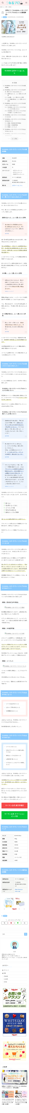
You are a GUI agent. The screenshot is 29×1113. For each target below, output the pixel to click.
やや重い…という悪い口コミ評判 (16, 97)
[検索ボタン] (2, 2)
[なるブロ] (14, 2)
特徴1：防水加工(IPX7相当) (14, 123)
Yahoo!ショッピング (9, 291)
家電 (5, 973)
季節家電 (6, 976)
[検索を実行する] (25, 934)
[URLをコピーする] (24, 923)
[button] (4, 923)
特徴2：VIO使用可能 (13, 125)
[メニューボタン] (26, 2)
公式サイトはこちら (17, 185)
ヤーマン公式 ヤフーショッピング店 (14, 815)
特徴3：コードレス (12, 127)
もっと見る (14, 138)
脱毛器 (5, 17)
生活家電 (6, 979)
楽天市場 (7, 233)
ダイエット (6, 970)
